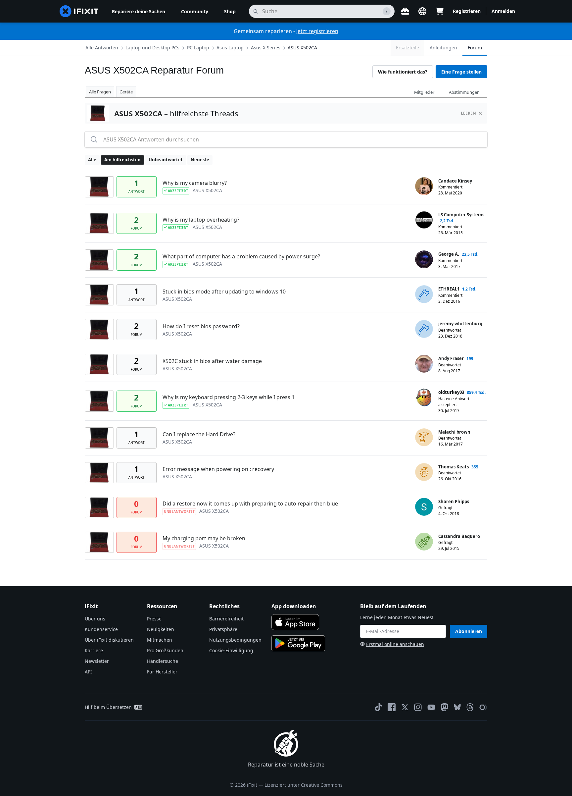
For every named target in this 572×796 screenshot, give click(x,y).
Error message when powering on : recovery (218, 469)
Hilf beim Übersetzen (108, 707)
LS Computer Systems (461, 215)
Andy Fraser (451, 358)
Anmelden (503, 11)
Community (194, 11)
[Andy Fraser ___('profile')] (424, 364)
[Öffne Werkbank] (405, 11)
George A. (448, 254)
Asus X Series (265, 47)
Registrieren (467, 11)
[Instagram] (418, 707)
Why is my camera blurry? (195, 182)
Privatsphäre (223, 629)
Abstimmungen (464, 92)
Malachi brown (454, 432)
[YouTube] (431, 707)
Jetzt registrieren (317, 31)
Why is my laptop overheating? (201, 219)
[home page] (79, 11)
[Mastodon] (445, 707)
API (88, 671)
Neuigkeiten (160, 629)
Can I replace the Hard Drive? (199, 434)
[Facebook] (392, 707)
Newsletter (97, 661)
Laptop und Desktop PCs (152, 47)
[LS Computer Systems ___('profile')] (424, 220)
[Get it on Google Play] (298, 643)
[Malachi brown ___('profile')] (424, 437)
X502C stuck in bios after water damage (212, 361)
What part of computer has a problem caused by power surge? (241, 256)
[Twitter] (405, 707)
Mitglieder (424, 92)
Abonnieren (468, 631)
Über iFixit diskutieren (109, 640)
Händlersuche (162, 661)
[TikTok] (378, 707)
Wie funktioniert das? (402, 72)
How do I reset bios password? (201, 326)
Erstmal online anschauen (395, 644)
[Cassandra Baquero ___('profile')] (424, 542)
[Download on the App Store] (295, 622)
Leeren (468, 113)
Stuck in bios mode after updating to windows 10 (224, 291)
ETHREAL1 (448, 289)
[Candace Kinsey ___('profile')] (424, 186)
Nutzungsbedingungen (235, 640)
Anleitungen (443, 47)
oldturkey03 (451, 392)
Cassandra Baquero (459, 536)
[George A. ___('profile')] (424, 259)
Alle (92, 160)
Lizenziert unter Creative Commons (303, 785)
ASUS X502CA (302, 47)
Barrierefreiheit (226, 618)
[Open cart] (439, 11)
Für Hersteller (162, 671)
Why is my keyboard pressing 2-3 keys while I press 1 (229, 397)
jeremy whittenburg (460, 324)
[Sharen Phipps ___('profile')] (424, 507)
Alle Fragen (100, 92)
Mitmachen (159, 640)
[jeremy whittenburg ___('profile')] (424, 329)
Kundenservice (101, 629)
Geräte (126, 92)
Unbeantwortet (166, 160)
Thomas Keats (453, 467)
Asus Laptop (230, 47)
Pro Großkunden (165, 650)
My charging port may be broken (204, 538)
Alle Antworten (101, 47)
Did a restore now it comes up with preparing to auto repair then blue (250, 503)
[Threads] (470, 707)
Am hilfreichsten (122, 160)
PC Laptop (198, 47)
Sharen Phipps (453, 501)
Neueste (200, 160)
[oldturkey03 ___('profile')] (424, 397)
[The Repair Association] (483, 707)
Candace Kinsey (455, 181)
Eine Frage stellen (461, 72)
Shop (230, 11)
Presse (154, 618)
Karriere (94, 650)
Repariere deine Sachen (138, 11)
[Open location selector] (422, 11)
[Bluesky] (457, 707)
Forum (475, 47)
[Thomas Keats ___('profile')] (424, 472)
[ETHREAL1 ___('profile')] (424, 294)
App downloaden (293, 606)
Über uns (95, 618)
